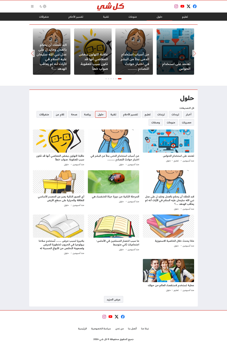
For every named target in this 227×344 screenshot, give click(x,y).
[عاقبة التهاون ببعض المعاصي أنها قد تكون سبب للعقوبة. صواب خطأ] (93, 51)
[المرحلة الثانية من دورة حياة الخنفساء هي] (113, 190)
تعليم (176, 160)
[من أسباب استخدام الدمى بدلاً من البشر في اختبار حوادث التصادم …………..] (134, 51)
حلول (168, 160)
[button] (120, 78)
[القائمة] (32, 6)
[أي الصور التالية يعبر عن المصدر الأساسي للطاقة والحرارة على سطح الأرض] (58, 190)
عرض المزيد (113, 299)
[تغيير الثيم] (43, 6)
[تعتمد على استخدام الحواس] (175, 51)
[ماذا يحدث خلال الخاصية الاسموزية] (168, 235)
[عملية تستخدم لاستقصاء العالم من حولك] (168, 275)
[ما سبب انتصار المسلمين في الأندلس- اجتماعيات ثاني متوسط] (113, 235)
